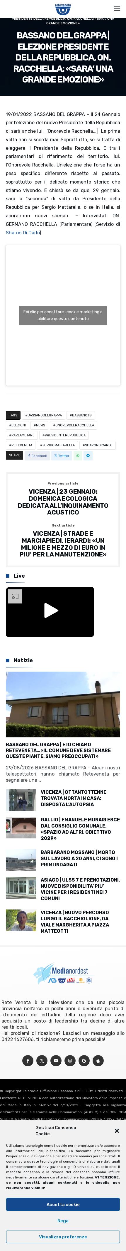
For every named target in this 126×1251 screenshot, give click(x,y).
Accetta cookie (63, 1204)
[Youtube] (56, 1061)
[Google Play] (84, 1061)
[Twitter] (41, 1061)
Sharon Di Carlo (23, 233)
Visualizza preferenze (63, 1237)
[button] (117, 1131)
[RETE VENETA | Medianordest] (63, 3)
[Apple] (98, 1061)
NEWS (40, 425)
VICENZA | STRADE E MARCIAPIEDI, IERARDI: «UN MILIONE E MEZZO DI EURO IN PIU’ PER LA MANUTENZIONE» (63, 541)
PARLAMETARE (23, 435)
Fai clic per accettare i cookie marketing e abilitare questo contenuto (63, 315)
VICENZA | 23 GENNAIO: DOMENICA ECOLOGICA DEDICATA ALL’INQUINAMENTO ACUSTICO (63, 499)
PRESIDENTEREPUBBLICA (65, 435)
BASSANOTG (82, 415)
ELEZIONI (18, 425)
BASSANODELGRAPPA (45, 415)
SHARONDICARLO (99, 445)
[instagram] (70, 1061)
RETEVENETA (21, 445)
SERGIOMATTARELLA (58, 445)
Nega (63, 1220)
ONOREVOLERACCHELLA (74, 425)
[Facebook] (27, 1061)
